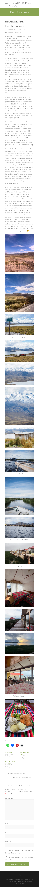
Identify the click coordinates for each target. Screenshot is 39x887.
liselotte (10, 29)
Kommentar (9, 798)
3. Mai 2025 (21, 29)
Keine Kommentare (14, 32)
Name (7, 823)
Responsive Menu (6, 3)
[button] (19, 253)
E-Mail (7, 832)
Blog (7, 22)
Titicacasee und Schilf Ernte (23, 777)
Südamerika (19, 22)
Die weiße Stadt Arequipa (15, 773)
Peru (12, 22)
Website (8, 841)
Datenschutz (29, 879)
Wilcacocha (8, 752)
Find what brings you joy (20, 4)
